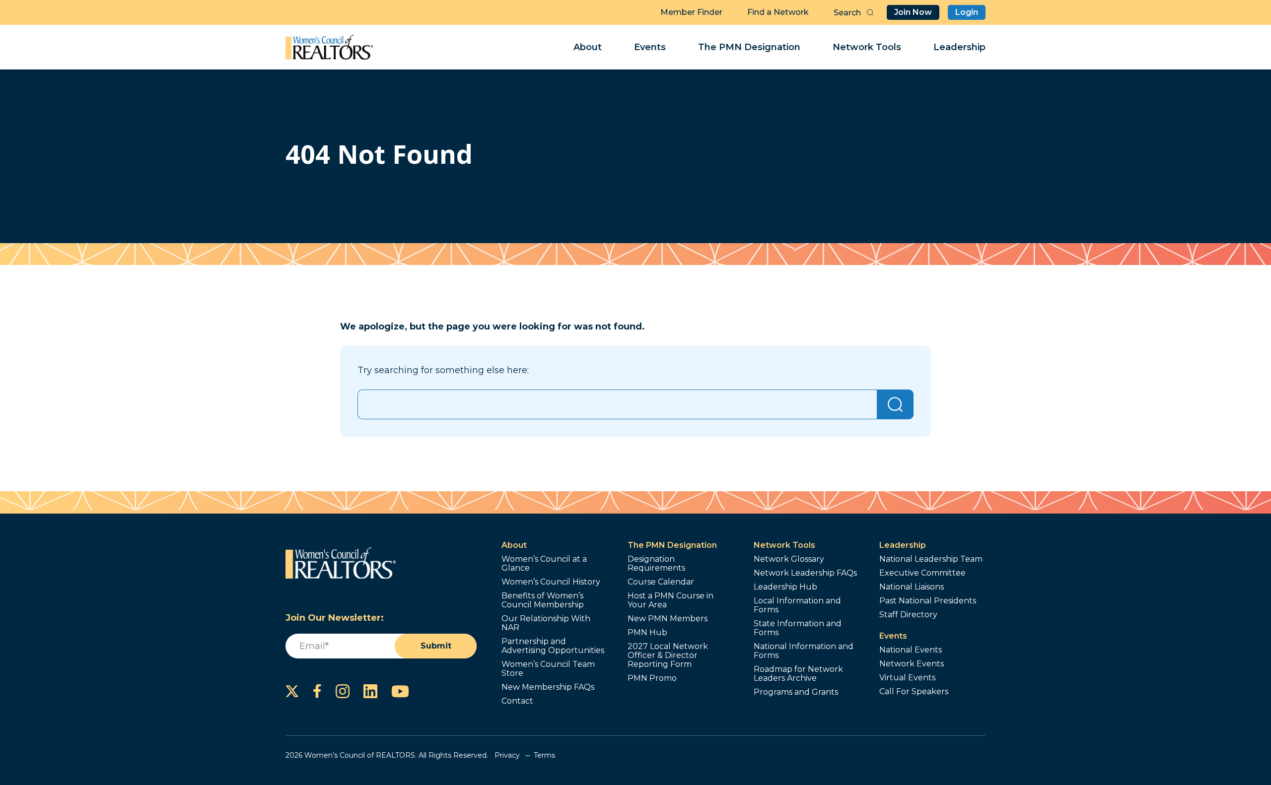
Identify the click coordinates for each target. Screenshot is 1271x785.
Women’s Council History (550, 582)
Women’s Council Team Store (548, 669)
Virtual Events (907, 677)
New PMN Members (667, 618)
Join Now (913, 12)
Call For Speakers (913, 691)
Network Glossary (789, 559)
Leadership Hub (785, 587)
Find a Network (778, 12)
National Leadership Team (931, 559)
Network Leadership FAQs (805, 573)
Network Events (911, 663)
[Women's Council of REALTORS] (329, 47)
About (587, 47)
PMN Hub (647, 632)
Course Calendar (661, 582)
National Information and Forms (803, 651)
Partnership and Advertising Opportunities (552, 646)
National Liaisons (911, 587)
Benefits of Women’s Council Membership (542, 600)
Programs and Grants (796, 692)
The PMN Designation (749, 47)
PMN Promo (652, 678)
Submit (436, 646)
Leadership (959, 47)
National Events (910, 650)
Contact (517, 701)
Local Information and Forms (797, 605)
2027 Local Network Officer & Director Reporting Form (668, 655)
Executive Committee (922, 573)
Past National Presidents (927, 600)
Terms (544, 755)
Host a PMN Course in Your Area (670, 600)
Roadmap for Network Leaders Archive (798, 674)
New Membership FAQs (547, 687)
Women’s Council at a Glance (544, 564)
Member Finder (691, 12)
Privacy (507, 755)
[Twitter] (292, 691)
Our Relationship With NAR (545, 623)
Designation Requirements (656, 564)
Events (650, 47)
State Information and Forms (798, 628)
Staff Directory (908, 614)
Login (966, 12)
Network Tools (867, 47)
